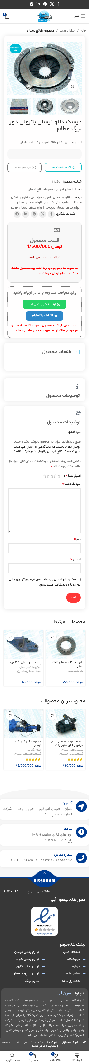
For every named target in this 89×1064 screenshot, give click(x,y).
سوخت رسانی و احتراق (29, 671)
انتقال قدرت (67, 31)
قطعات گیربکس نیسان (27, 754)
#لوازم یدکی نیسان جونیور (27, 208)
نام (77, 539)
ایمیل (75, 559)
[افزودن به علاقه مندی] (52, 637)
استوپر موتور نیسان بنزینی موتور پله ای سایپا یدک (66, 743)
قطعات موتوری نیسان (71, 754)
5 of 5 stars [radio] (44, 476)
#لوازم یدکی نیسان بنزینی (64, 208)
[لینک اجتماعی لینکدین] (38, 4)
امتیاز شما (73, 476)
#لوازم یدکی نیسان (30, 202)
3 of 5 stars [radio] (51, 476)
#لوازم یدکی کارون (58, 202)
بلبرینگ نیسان (75, 671)
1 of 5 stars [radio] (59, 476)
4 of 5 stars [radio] (48, 476)
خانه (83, 31)
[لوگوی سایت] (44, 16)
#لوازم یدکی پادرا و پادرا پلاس (50, 197)
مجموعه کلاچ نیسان (40, 31)
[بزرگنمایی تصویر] (72, 86)
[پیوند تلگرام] (31, 4)
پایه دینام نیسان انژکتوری (25, 662)
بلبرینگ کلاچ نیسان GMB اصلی (67, 664)
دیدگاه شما (71, 484)
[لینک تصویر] (44, 921)
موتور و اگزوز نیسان (30, 668)
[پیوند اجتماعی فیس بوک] (58, 4)
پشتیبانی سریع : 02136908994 (27, 891)
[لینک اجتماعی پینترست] (45, 4)
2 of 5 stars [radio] (55, 476)
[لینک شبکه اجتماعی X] (51, 4)
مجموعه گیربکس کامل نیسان (26, 743)
